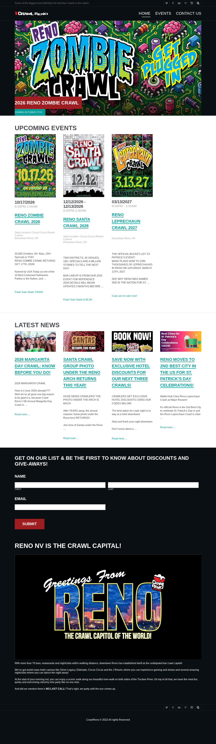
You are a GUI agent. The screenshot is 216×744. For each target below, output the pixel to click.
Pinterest (185, 3)
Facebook (173, 3)
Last (111, 489)
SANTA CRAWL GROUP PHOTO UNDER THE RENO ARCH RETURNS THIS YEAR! (81, 372)
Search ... (198, 3)
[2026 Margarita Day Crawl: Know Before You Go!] (35, 341)
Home (146, 13)
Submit (29, 524)
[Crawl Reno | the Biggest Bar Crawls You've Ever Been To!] (31, 13)
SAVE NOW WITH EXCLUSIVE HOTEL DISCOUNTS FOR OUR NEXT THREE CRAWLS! (131, 372)
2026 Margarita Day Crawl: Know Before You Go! (35, 366)
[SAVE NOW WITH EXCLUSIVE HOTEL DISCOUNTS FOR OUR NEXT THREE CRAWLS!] (132, 341)
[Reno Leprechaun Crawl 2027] (132, 165)
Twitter (166, 3)
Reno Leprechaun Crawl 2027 (126, 221)
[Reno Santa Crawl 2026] (83, 165)
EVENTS (164, 13)
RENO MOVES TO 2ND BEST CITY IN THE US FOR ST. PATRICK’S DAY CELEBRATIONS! (178, 372)
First (18, 489)
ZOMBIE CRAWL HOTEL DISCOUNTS (56, 102)
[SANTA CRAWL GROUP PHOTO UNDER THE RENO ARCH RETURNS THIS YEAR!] (83, 341)
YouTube (179, 3)
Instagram (192, 3)
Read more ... (22, 414)
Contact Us (190, 13)
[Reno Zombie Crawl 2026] (35, 165)
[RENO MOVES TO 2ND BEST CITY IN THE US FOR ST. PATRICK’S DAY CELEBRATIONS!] (180, 341)
